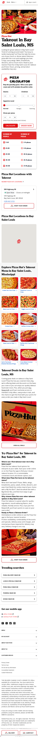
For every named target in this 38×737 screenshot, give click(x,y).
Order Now (26, 126)
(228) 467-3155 (9, 201)
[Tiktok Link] (11, 623)
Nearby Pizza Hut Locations (12, 182)
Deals (8, 2)
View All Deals (19, 445)
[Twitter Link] (7, 623)
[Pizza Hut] (19, 241)
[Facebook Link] (3, 623)
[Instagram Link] (15, 623)
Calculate (10, 126)
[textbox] (19, 387)
